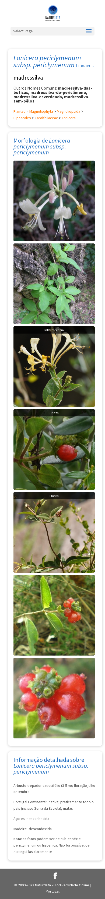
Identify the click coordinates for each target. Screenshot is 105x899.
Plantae (19, 111)
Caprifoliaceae (46, 117)
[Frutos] (54, 449)
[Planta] (54, 531)
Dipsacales (22, 117)
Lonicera (69, 117)
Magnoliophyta (41, 111)
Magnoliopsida (68, 111)
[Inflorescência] (54, 366)
